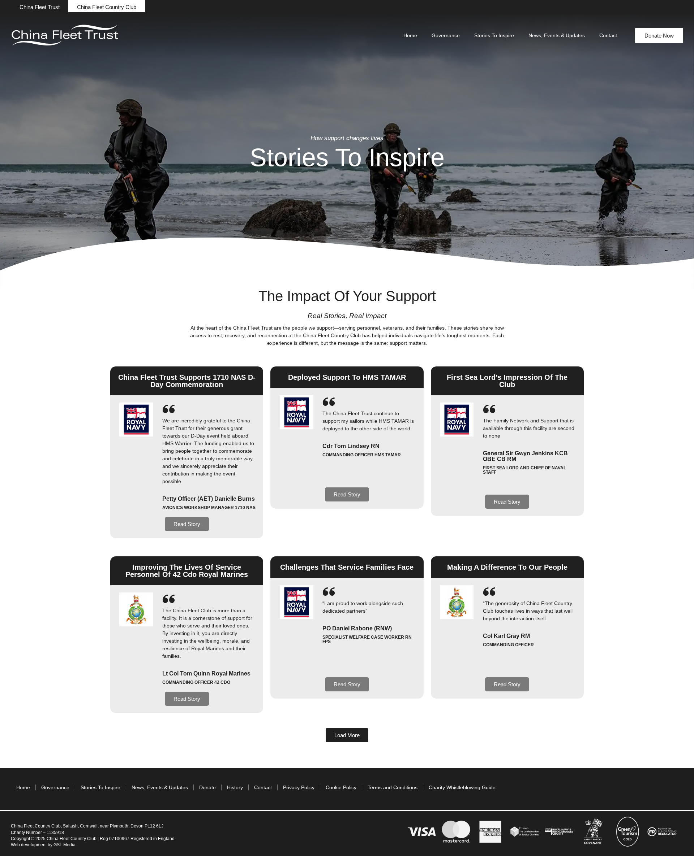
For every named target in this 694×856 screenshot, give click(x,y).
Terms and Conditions (392, 787)
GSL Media (64, 844)
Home (410, 35)
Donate (207, 787)
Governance (446, 35)
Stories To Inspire (494, 35)
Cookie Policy (341, 787)
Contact (608, 35)
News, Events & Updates (556, 35)
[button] (39, 7)
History (235, 787)
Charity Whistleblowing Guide (462, 787)
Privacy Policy (298, 787)
